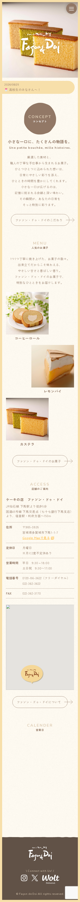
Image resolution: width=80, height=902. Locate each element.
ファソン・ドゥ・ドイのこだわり (39, 220)
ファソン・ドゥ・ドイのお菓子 (39, 461)
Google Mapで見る (36, 538)
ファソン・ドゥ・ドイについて (39, 702)
